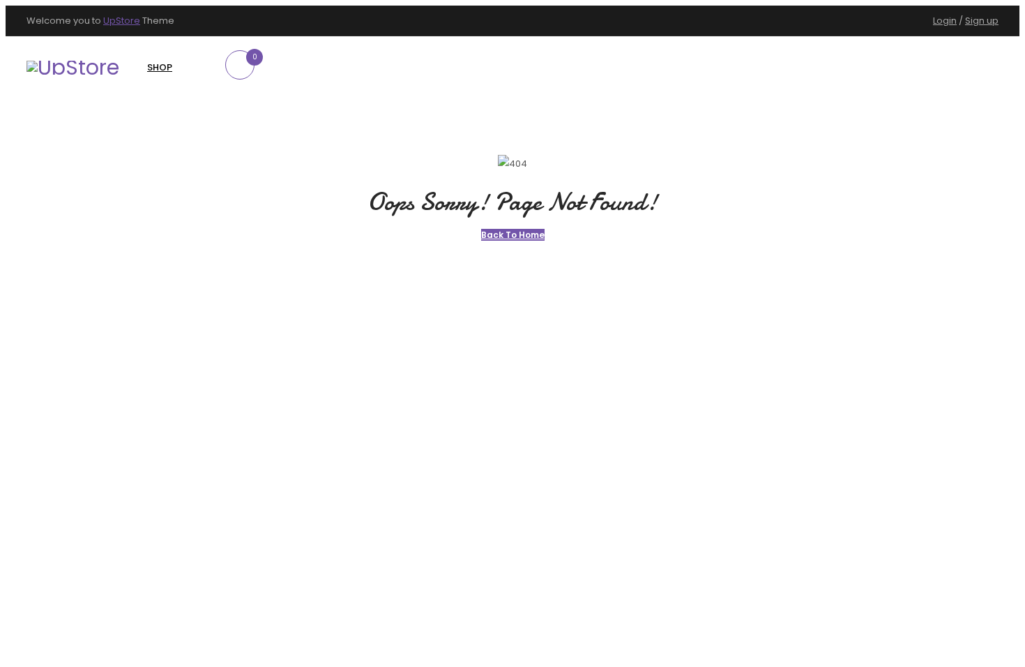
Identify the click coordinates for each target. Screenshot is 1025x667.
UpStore (121, 20)
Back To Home (513, 235)
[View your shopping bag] (244, 76)
